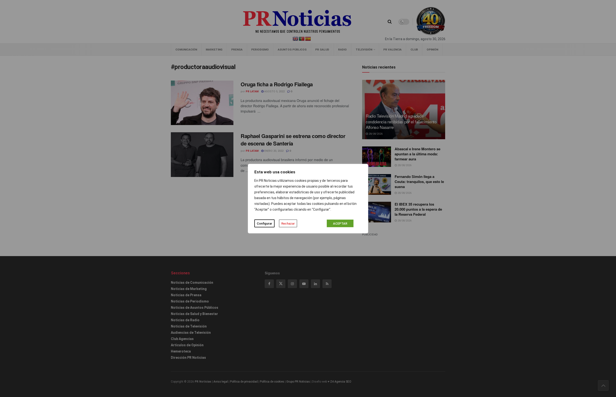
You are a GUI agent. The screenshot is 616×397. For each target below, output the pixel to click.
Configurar (264, 223)
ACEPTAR (340, 223)
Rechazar (288, 223)
